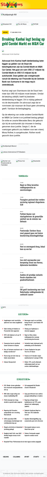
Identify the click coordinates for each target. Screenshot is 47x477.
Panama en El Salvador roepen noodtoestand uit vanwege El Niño (34, 357)
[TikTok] (32, 465)
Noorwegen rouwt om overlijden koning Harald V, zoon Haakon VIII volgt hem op (34, 322)
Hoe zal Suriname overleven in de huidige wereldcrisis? (13, 350)
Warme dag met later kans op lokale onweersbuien (12, 357)
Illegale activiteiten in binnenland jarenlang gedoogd (13, 428)
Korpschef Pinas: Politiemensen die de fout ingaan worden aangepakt (22, 442)
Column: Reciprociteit (10, 362)
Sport (26, 457)
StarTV (36, 457)
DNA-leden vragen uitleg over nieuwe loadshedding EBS (12, 395)
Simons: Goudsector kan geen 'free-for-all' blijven (32, 350)
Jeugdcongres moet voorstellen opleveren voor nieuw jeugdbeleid (13, 321)
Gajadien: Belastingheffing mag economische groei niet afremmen (34, 420)
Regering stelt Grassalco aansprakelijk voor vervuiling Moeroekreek (12, 412)
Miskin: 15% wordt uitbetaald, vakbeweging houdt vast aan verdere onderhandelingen (33, 364)
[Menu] (42, 4)
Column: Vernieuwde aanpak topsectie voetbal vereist (32, 434)
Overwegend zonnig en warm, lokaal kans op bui (32, 428)
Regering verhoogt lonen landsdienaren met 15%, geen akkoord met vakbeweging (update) (33, 403)
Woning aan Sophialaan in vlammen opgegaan (31, 330)
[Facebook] (7, 465)
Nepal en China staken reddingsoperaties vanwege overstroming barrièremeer (32, 337)
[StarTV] (39, 4)
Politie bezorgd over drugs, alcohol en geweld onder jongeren (13, 401)
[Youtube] (15, 465)
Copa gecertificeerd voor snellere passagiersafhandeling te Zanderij (34, 395)
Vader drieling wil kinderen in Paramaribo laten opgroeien (12, 330)
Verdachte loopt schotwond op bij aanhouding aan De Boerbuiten (34, 344)
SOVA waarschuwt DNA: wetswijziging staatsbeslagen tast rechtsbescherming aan (13, 421)
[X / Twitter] (24, 465)
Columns (16, 457)
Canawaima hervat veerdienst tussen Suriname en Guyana (12, 344)
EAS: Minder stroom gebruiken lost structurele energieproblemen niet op (13, 387)
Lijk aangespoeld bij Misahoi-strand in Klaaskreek (32, 386)
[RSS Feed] (41, 465)
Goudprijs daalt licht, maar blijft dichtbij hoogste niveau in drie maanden (12, 435)
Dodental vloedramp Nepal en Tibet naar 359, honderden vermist (32, 412)
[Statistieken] (45, 475)
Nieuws (6, 457)
